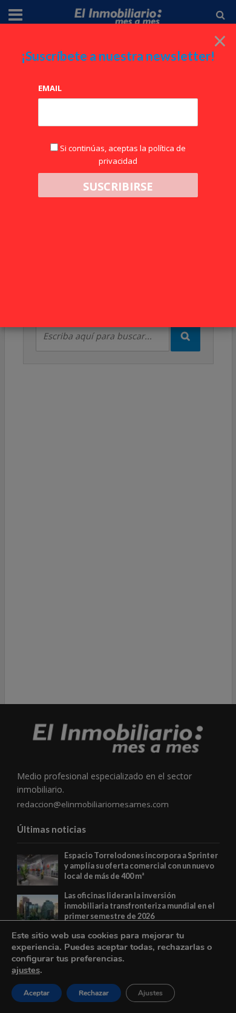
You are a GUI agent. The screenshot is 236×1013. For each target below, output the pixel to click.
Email (50, 88)
